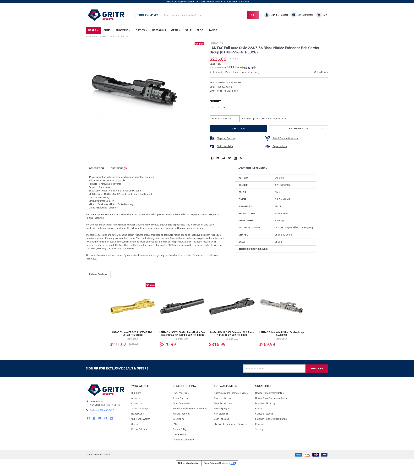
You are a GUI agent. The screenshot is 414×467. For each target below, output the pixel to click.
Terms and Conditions (191, 439)
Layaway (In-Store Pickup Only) (271, 419)
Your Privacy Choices (216, 463)
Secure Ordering (181, 398)
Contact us (136, 403)
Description (96, 168)
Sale (188, 30)
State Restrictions (223, 403)
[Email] (217, 158)
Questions (119, 168)
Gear (174, 30)
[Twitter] (229, 158)
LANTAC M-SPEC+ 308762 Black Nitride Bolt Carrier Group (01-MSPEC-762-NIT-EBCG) (182, 333)
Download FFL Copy (265, 403)
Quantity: (215, 101)
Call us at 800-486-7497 (102, 410)
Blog (200, 30)
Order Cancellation (182, 403)
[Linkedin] (235, 158)
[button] (233, 67)
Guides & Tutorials (264, 413)
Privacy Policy (191, 429)
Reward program (222, 408)
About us (135, 398)
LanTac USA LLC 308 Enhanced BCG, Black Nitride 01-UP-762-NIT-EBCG (232, 333)
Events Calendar (139, 429)
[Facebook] (212, 158)
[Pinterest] (241, 158)
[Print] (223, 158)
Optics (140, 30)
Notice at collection (188, 463)
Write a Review (321, 72)
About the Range (139, 408)
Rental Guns (137, 413)
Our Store (136, 393)
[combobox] (210, 15)
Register (284, 15)
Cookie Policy (191, 434)
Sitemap (259, 429)
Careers (135, 424)
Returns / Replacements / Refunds (190, 408)
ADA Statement (221, 413)
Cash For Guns (221, 419)
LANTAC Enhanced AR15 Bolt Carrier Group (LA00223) (281, 333)
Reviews (259, 424)
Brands (258, 408)
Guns (107, 30)
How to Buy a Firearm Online (269, 393)
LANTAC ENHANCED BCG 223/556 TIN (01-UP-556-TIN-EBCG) (133, 333)
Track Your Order (181, 393)
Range (212, 30)
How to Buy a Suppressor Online (271, 398)
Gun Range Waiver (140, 419)
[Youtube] (99, 418)
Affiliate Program (181, 413)
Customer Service (222, 398)
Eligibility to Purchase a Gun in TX (230, 424)
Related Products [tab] (98, 274)
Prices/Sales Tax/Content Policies (231, 393)
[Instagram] (94, 418)
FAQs (175, 424)
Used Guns (159, 30)
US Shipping (179, 419)
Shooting (122, 30)
